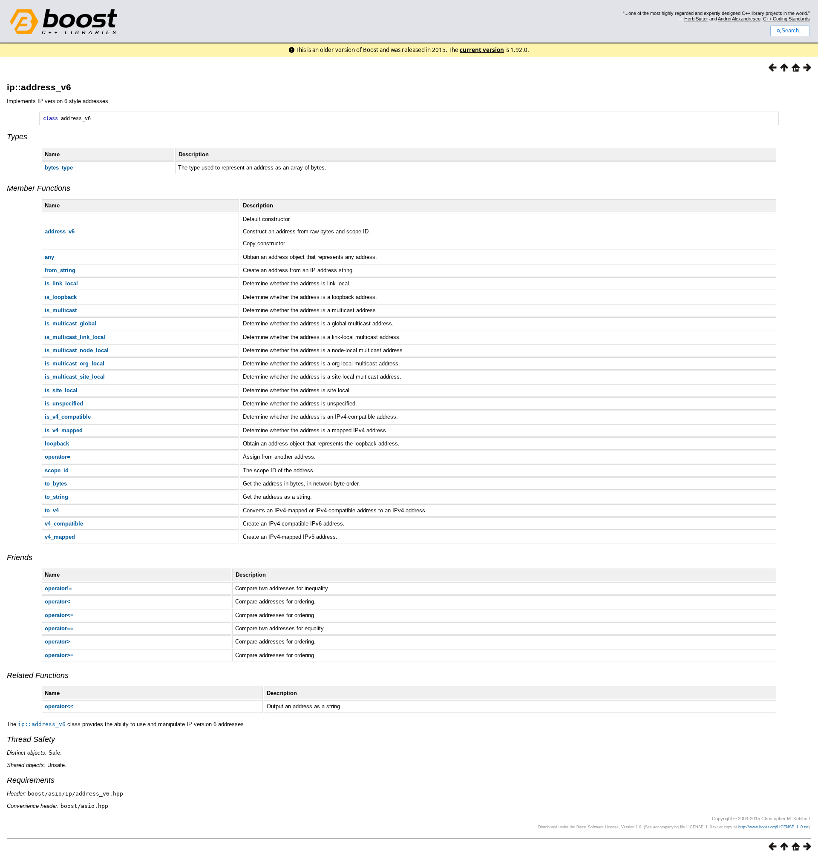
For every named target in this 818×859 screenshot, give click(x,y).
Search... (792, 31)
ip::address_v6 (39, 87)
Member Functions (38, 188)
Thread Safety (31, 739)
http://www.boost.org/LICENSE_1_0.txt (773, 827)
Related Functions (38, 675)
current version (482, 50)
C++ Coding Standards (786, 18)
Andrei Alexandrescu (739, 18)
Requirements (31, 780)
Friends (19, 557)
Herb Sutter (696, 18)
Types (17, 136)
